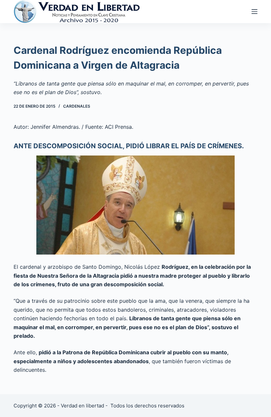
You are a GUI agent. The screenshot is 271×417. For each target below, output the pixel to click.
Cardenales (76, 106)
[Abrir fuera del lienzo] (254, 12)
